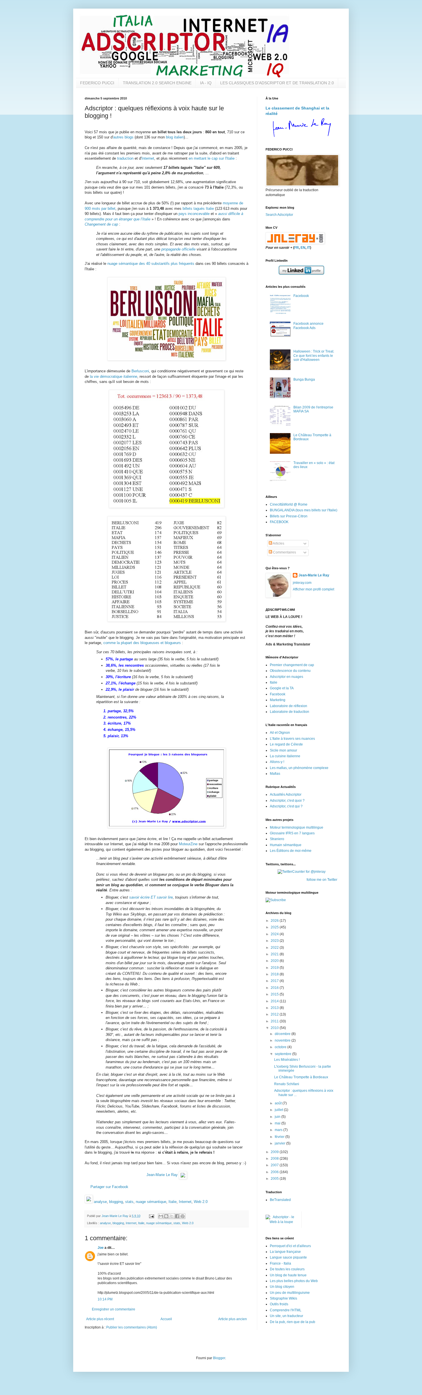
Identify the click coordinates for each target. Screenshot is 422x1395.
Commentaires (284, 552)
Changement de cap (101, 224)
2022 (275, 948)
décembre (283, 1034)
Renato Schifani (286, 1084)
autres (118, 137)
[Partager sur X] (172, 1216)
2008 (275, 1159)
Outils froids (279, 1304)
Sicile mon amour (283, 750)
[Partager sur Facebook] (177, 1216)
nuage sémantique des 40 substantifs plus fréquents (150, 263)
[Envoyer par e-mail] (161, 1216)
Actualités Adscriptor (285, 795)
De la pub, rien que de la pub (292, 1322)
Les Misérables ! (287, 1060)
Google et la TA (282, 688)
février (280, 1137)
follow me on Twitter (322, 880)
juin (278, 1117)
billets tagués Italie (198, 208)
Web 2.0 (201, 1202)
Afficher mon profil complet (313, 589)
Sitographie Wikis (283, 1298)
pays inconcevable (194, 214)
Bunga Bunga (304, 379)
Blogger (219, 1358)
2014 (275, 1001)
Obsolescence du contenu (290, 671)
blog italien (175, 137)
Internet (148, 158)
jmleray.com (302, 583)
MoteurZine (188, 844)
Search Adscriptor (279, 215)
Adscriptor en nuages (286, 677)
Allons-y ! (277, 762)
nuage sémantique (151, 1202)
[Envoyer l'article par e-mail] (151, 1216)
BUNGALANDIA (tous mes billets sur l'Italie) (303, 510)
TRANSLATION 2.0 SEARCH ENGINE (157, 83)
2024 (275, 934)
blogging (116, 1202)
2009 (275, 1152)
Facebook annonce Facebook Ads (308, 326)
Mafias (275, 774)
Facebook (301, 296)
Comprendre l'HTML (285, 1310)
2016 (275, 988)
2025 (275, 927)
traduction (125, 158)
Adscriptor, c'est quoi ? (287, 801)
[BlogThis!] (166, 1216)
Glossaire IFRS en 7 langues (292, 833)
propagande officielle (178, 249)
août (278, 1103)
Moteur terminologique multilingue (296, 827)
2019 (275, 968)
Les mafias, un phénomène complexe (299, 768)
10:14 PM (105, 1299)
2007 (275, 1165)
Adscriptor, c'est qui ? (286, 806)
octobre (281, 1047)
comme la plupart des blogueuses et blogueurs (142, 643)
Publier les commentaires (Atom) (131, 1327)
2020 (275, 961)
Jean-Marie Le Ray (162, 1175)
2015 (275, 994)
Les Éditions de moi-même (290, 851)
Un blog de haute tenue (288, 1275)
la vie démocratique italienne (113, 376)
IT (308, 248)
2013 (275, 1008)
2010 (275, 1028)
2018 (275, 974)
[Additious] (89, 1202)
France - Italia (280, 1263)
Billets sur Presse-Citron (288, 516)
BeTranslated (280, 1200)
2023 (275, 941)
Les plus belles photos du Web (294, 1281)
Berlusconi (140, 371)
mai (278, 1123)
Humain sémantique (285, 845)
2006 (275, 1172)
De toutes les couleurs (287, 1269)
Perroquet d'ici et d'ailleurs (290, 1246)
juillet (279, 1110)
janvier (280, 1143)
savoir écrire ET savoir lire (151, 897)
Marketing (277, 700)
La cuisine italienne (285, 756)
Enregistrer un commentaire (113, 1309)
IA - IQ (206, 83)
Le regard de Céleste (286, 744)
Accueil (166, 1319)
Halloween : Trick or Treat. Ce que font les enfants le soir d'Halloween (313, 355)
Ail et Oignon (280, 733)
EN (303, 248)
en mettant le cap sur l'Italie (212, 158)
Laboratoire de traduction (289, 712)
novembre (283, 1040)
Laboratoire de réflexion (288, 706)
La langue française (285, 1252)
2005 (275, 1179)
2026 (275, 921)
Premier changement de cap (292, 665)
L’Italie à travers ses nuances (292, 739)
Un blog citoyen (282, 1287)
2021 (275, 954)
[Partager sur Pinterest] (182, 1216)
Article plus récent (100, 1319)
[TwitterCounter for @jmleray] (302, 872)
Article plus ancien (232, 1319)
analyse (100, 1202)
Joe (101, 1248)
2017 (275, 981)
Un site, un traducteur (286, 1316)
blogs (129, 137)
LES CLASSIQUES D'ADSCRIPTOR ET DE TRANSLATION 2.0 (277, 83)
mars (279, 1130)
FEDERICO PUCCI (97, 83)
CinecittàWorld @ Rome (288, 504)
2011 (275, 1021)
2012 (275, 1014)
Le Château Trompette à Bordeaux (301, 1077)
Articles (278, 543)
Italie (173, 1202)
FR (296, 248)
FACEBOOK (279, 522)
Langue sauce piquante (288, 1257)
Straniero (277, 839)
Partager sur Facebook (109, 1187)
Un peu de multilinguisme (290, 1293)
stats (129, 1202)
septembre (283, 1054)
